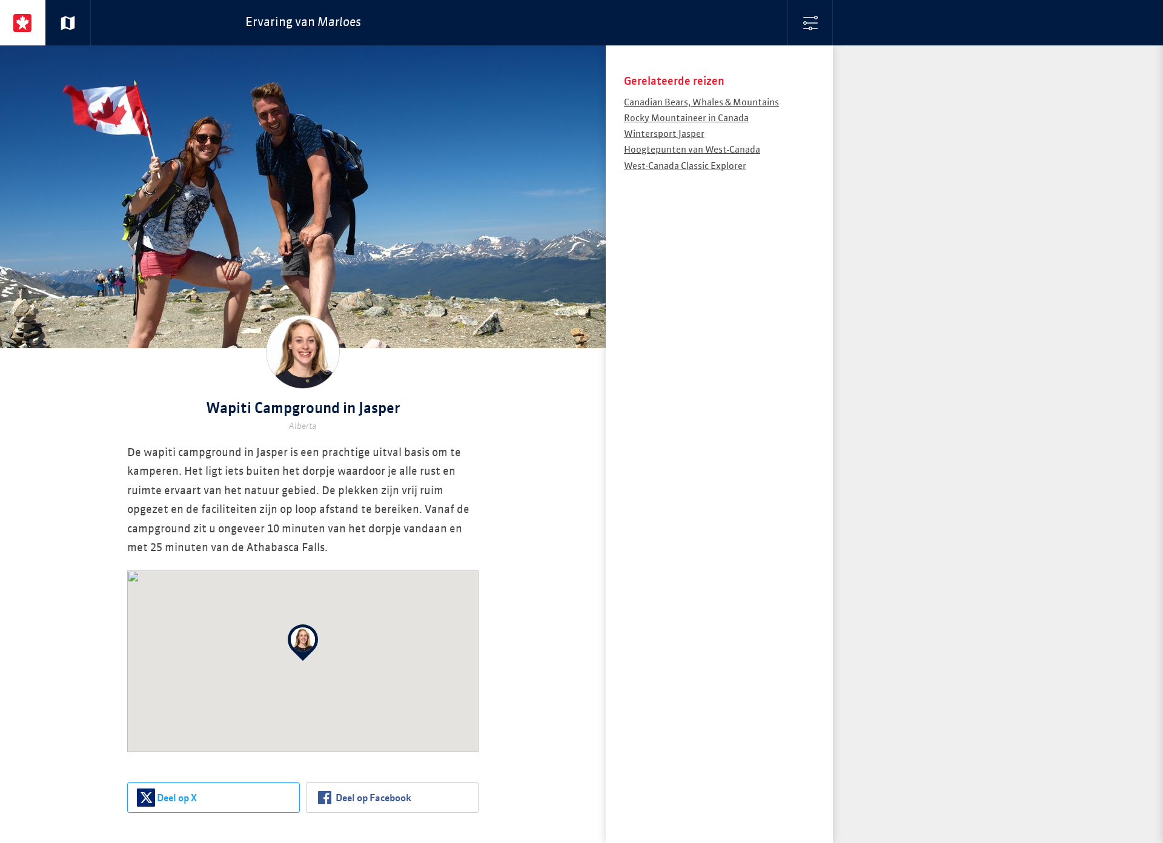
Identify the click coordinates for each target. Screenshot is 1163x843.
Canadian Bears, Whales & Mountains (701, 102)
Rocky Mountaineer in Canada (686, 118)
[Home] (22, 22)
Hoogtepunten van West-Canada (692, 149)
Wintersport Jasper (664, 134)
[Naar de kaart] (68, 22)
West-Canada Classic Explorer (685, 166)
